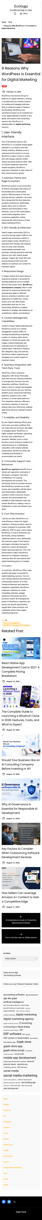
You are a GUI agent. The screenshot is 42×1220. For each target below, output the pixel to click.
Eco (4, 1116)
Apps (5, 1099)
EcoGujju (21, 6)
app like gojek (10, 998)
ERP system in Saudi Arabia (16, 1038)
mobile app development (19, 1057)
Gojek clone (24, 1041)
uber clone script (26, 1085)
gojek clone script (13, 1050)
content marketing (9, 1015)
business (27, 1008)
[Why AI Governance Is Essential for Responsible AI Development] (21, 789)
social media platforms (10, 1079)
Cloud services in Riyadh (23, 1011)
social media (11, 1070)
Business (7, 1110)
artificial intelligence (13, 1002)
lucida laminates (8, 1054)
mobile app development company (14, 1061)
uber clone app (15, 1085)
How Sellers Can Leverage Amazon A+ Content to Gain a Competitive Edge (20, 897)
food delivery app (9, 1042)
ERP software (12, 1034)
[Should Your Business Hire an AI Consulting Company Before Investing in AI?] (21, 745)
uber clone (6, 1085)
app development (32, 995)
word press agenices (11, 623)
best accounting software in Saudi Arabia (16, 1005)
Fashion (6, 1127)
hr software (28, 1051)
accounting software (14, 994)
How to (6, 1162)
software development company (11, 1082)
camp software (9, 1011)
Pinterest (20, 984)
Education (7, 1122)
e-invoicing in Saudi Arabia (16, 1026)
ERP (21, 1030)
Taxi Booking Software (12, 975)
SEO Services (22, 1067)
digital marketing (26, 1014)
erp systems (34, 1038)
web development (10, 1088)
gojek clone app (12, 1046)
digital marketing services (10, 1023)
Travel (5, 1179)
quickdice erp (22, 1064)
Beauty (6, 1104)
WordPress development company (16, 625)
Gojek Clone (8, 1145)
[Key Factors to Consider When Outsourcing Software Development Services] (21, 834)
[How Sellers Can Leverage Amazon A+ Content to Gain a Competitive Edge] (21, 878)
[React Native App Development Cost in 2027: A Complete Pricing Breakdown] (21, 648)
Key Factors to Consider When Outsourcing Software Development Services (20, 853)
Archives (7, 953)
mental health (19, 1054)
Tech (4, 86)
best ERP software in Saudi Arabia (13, 1008)
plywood (30, 1061)
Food (5, 1133)
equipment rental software (10, 1030)
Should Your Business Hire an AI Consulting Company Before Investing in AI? (21, 764)
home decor (8, 1156)
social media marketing (20, 1075)
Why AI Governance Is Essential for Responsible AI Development (19, 809)
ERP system (26, 1034)
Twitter (35, 984)
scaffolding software (9, 1067)
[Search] (15, 13)
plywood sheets (9, 1064)
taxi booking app (28, 1082)
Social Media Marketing (12, 1168)
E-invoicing (25, 1023)
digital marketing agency (18, 1018)
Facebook (28, 984)
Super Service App (10, 973)
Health (6, 1150)
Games (6, 1139)
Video (5, 1185)
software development (25, 1079)
